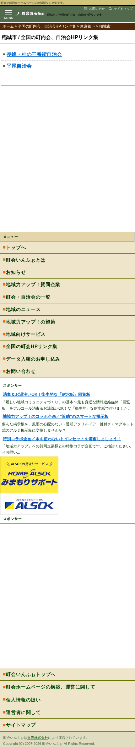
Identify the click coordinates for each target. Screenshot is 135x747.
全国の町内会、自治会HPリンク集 (47, 26)
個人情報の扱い (23, 699)
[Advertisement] (67, 161)
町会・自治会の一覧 (28, 297)
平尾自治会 (19, 66)
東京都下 (87, 26)
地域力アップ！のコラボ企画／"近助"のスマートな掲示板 (56, 416)
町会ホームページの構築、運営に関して (50, 686)
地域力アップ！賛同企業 (33, 284)
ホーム (8, 26)
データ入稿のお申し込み (33, 359)
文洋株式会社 (37, 737)
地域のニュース (23, 309)
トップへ (16, 247)
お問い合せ (97, 8)
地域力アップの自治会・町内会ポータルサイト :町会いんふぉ (35, 13)
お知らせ (16, 272)
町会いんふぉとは (26, 260)
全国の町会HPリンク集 (31, 346)
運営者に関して (23, 712)
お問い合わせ (20, 371)
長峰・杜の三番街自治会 (34, 54)
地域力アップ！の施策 (30, 321)
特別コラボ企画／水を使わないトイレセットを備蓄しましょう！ (62, 439)
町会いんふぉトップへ (31, 674)
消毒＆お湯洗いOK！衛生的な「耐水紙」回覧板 (46, 394)
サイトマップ (123, 8)
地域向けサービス (26, 334)
